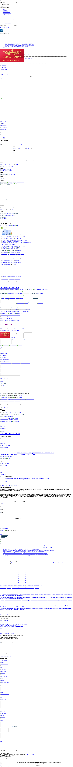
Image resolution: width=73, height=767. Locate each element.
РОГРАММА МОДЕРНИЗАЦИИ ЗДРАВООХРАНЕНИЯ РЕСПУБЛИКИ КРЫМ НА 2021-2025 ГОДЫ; (21, 549)
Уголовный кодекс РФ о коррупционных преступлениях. (13, 557)
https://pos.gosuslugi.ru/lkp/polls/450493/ (7, 633)
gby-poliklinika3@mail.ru (4, 27)
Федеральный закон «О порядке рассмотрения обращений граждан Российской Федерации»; (19, 552)
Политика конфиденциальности (6, 760)
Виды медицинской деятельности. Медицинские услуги (10, 614)
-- (0, 650)
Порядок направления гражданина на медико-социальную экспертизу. (15, 558)
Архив (4, 47)
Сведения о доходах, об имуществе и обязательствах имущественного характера (19, 45)
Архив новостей (8, 23)
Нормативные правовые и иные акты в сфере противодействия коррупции (18, 43)
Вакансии (6, 16)
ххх (1, 628)
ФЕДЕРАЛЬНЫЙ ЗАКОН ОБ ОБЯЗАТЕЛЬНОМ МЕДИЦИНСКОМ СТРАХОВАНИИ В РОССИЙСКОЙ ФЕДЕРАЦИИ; (25, 553)
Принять (38, 765)
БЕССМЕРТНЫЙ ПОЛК (10, 434)
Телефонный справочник (7, 14)
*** (1, 741)
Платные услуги (8, 20)
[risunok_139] (8, 653)
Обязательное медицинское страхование (12, 17)
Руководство (5, 10)
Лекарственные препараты (9, 21)
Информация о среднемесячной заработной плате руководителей (16, 46)
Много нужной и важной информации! (14, 479)
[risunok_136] (3, 653)
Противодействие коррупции (10, 22)
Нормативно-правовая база (10, 19)
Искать (15, 25)
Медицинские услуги (6, 12)
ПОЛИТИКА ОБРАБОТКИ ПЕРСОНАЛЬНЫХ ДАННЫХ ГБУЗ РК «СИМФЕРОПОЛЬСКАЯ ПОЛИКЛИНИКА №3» (24, 559)
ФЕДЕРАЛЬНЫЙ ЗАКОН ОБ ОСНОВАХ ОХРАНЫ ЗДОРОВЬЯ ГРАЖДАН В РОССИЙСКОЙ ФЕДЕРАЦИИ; (23, 551)
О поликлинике (5, 11)
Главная (4, 9)
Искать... (2, 25)
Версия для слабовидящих (1, 30)
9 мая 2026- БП (4, 474)
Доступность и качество (7, 13)
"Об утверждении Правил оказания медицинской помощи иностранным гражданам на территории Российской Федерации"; (25, 554)
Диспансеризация (8, 18)
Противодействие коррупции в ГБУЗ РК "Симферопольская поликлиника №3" (19, 44)
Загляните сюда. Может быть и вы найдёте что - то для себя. (18, 454)
